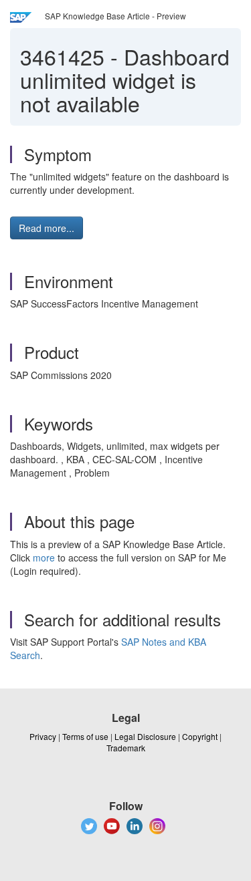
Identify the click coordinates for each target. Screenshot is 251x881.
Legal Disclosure (145, 736)
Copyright (200, 736)
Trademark (125, 747)
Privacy (42, 736)
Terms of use (85, 736)
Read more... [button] (46, 228)
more (44, 557)
